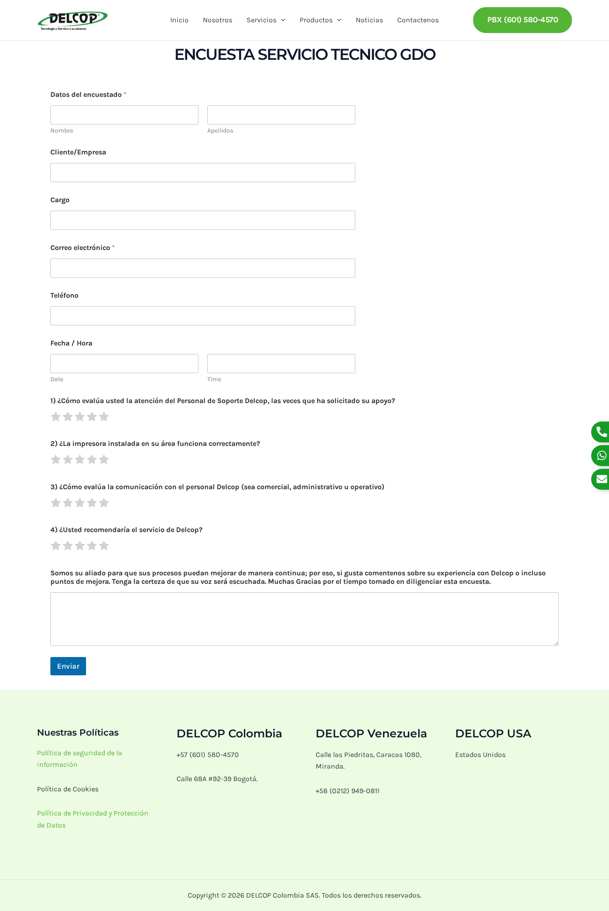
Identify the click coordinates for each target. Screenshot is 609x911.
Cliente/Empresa (78, 152)
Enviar (68, 665)
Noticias (369, 20)
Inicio (179, 20)
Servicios (261, 20)
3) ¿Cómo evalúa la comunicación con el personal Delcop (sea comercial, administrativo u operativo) (217, 487)
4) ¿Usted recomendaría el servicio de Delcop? (126, 529)
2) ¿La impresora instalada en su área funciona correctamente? (155, 443)
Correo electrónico (82, 247)
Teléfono (64, 295)
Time (214, 379)
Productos (316, 20)
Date (56, 379)
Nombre (61, 130)
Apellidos (220, 130)
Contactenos (418, 20)
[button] (280, 20)
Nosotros (217, 20)
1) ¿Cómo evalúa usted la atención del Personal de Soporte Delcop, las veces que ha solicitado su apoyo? (222, 400)
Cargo (60, 200)
